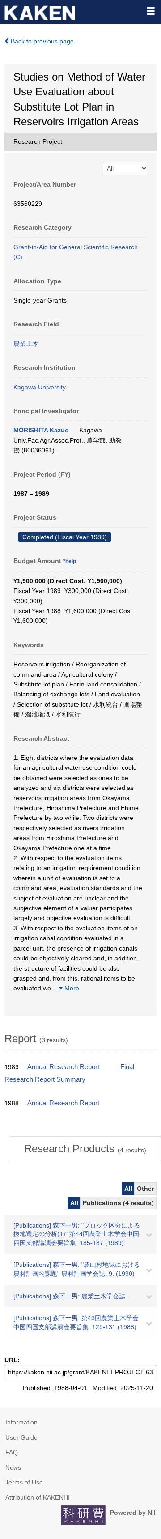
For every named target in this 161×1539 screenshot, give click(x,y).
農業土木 (25, 343)
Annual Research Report (63, 1066)
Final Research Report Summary (69, 1073)
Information (21, 1422)
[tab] (85, 1148)
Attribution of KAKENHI (37, 1497)
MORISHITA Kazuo (41, 430)
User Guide (21, 1437)
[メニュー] (150, 10)
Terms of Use (24, 1482)
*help (69, 561)
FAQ (11, 1452)
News (13, 1467)
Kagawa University (39, 387)
